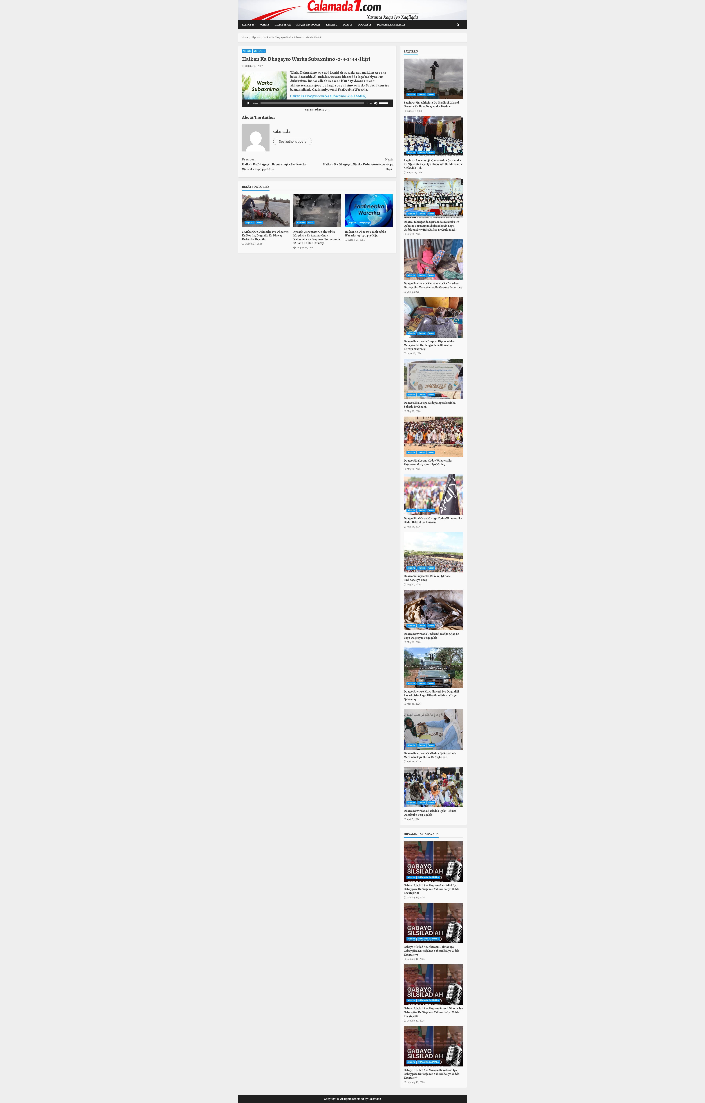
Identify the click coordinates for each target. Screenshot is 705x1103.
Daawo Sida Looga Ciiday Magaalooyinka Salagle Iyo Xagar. (433, 379)
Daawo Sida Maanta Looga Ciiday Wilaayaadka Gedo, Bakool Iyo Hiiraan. (433, 494)
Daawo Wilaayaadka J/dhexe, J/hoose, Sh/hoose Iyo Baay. (433, 552)
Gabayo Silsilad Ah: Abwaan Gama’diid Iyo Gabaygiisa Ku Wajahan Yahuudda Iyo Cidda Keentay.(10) (433, 861)
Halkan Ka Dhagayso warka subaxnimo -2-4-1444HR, (328, 96)
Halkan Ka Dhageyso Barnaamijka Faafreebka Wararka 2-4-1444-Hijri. (274, 164)
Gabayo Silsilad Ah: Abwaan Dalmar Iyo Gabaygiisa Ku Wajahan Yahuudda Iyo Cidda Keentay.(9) (433, 923)
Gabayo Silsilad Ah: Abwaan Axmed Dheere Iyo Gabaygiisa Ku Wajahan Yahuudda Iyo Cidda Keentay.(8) (433, 984)
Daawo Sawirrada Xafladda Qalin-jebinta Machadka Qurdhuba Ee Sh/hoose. (433, 729)
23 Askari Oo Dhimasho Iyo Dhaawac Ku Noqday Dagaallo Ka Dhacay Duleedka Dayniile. (266, 210)
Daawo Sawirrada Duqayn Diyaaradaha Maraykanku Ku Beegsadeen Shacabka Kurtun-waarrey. (433, 317)
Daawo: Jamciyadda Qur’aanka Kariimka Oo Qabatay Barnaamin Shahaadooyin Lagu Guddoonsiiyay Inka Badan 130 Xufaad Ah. (433, 198)
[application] (317, 103)
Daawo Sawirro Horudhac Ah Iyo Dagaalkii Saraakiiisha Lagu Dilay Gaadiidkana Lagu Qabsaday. (433, 668)
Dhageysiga (282, 24)
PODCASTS (364, 24)
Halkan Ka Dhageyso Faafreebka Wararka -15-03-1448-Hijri (369, 210)
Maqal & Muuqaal (308, 24)
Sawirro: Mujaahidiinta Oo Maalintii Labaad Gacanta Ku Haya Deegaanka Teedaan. (433, 79)
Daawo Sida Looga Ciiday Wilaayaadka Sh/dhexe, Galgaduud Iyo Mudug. (433, 437)
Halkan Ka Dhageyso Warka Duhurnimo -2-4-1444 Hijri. (358, 164)
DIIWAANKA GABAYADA (391, 24)
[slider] (384, 103)
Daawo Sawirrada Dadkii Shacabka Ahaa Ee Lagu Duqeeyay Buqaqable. (433, 610)
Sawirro (331, 24)
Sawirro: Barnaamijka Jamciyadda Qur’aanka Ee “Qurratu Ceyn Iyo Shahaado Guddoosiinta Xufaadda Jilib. (433, 136)
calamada (281, 131)
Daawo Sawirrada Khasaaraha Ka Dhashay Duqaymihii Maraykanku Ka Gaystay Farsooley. (433, 259)
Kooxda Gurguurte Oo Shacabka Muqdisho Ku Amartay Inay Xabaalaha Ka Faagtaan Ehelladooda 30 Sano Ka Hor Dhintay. (317, 210)
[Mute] (376, 103)
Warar (264, 24)
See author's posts (292, 141)
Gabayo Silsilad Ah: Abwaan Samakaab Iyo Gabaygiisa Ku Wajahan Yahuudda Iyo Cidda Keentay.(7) (433, 1046)
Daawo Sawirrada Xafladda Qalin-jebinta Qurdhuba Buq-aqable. (433, 787)
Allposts (248, 24)
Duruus (348, 24)
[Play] (248, 103)
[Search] (458, 24)
